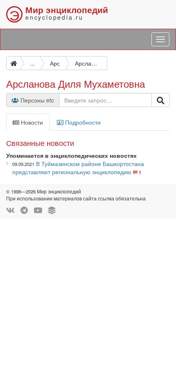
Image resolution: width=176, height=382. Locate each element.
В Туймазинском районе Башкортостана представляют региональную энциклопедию (78, 167)
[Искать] (160, 100)
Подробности (82, 122)
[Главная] (13, 63)
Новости (31, 122)
